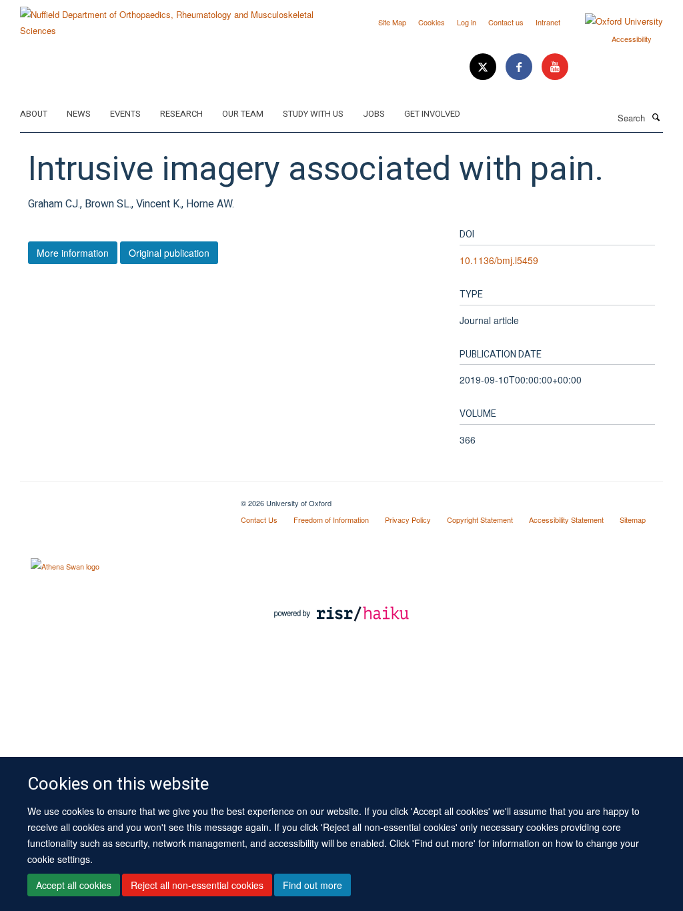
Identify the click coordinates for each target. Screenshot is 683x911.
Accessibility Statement (566, 519)
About (33, 113)
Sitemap (633, 519)
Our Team (242, 113)
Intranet (548, 22)
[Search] (655, 116)
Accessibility (632, 38)
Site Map (392, 22)
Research (181, 113)
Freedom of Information (331, 519)
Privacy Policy (408, 519)
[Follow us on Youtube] (555, 67)
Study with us (313, 113)
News (79, 113)
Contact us (506, 22)
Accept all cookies (73, 885)
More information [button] (73, 252)
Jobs (374, 113)
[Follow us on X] (484, 67)
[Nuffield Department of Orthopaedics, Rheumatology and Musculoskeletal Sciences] (175, 17)
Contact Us (259, 519)
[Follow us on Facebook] (520, 67)
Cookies (431, 22)
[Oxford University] (614, 21)
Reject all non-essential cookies (197, 885)
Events (125, 113)
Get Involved (432, 113)
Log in (466, 22)
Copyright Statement (480, 519)
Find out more (312, 885)
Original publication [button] (169, 252)
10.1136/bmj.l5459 (499, 260)
